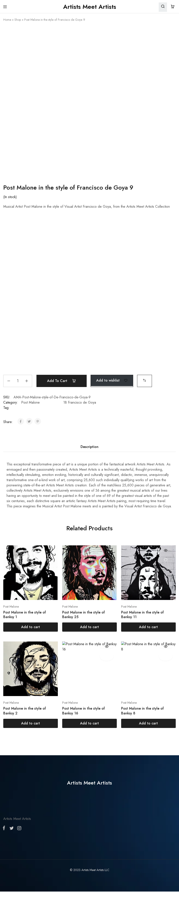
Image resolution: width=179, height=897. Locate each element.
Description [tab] (89, 446)
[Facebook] (5, 829)
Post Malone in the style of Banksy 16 (83, 711)
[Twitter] (11, 829)
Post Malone (30, 402)
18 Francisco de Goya (79, 402)
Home (7, 19)
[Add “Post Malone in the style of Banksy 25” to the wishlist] (107, 559)
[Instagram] (18, 829)
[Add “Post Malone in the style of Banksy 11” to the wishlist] (165, 559)
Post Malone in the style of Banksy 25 (83, 614)
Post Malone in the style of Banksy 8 (142, 711)
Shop (17, 19)
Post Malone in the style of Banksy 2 (24, 711)
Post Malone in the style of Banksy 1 (24, 614)
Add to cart (57, 380)
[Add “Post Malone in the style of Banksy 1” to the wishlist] (48, 559)
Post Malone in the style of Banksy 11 (142, 614)
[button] (144, 380)
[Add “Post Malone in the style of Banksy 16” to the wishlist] (107, 656)
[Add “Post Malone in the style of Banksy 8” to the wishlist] (165, 656)
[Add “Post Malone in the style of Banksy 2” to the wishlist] (48, 656)
